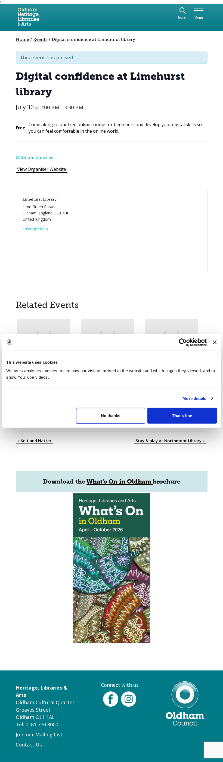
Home (22, 39)
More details (194, 398)
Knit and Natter (34, 440)
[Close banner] (215, 342)
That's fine (182, 415)
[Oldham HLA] (29, 19)
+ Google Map (35, 228)
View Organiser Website (41, 169)
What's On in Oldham (119, 481)
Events (40, 39)
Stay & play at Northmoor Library (170, 440)
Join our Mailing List (39, 734)
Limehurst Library (40, 199)
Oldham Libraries (34, 157)
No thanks (110, 415)
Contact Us (29, 744)
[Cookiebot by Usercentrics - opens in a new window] (183, 342)
